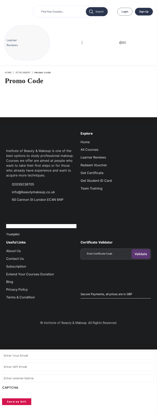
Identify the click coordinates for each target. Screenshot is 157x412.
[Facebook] (11, 211)
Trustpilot (13, 226)
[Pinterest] (55, 211)
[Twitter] (26, 211)
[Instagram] (40, 211)
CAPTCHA (10, 387)
